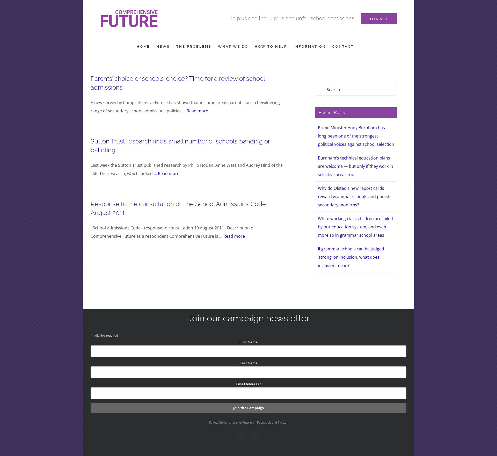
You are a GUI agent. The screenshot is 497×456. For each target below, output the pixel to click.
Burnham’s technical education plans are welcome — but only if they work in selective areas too (355, 166)
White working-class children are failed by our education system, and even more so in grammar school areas (355, 227)
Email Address (248, 384)
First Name (248, 342)
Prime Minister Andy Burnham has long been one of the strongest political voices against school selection (356, 136)
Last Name (249, 363)
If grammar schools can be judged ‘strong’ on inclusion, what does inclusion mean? (351, 257)
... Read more (195, 111)
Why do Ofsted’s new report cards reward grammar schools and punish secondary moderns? (354, 196)
